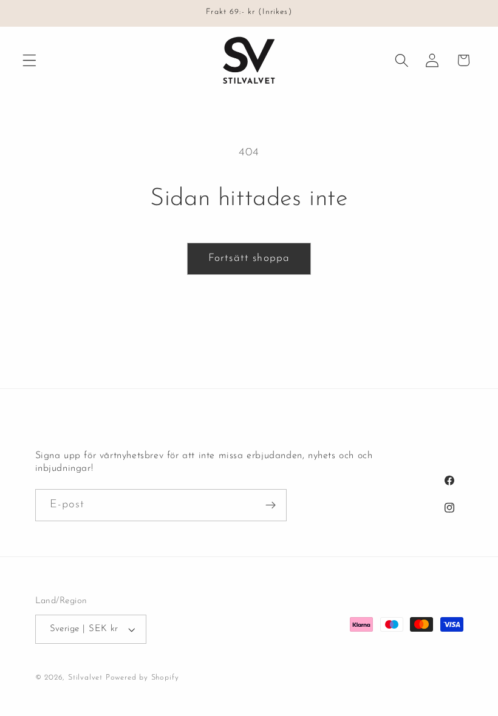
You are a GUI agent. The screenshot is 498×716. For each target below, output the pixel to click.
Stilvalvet (85, 677)
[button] (29, 60)
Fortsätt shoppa (249, 258)
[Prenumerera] (270, 505)
